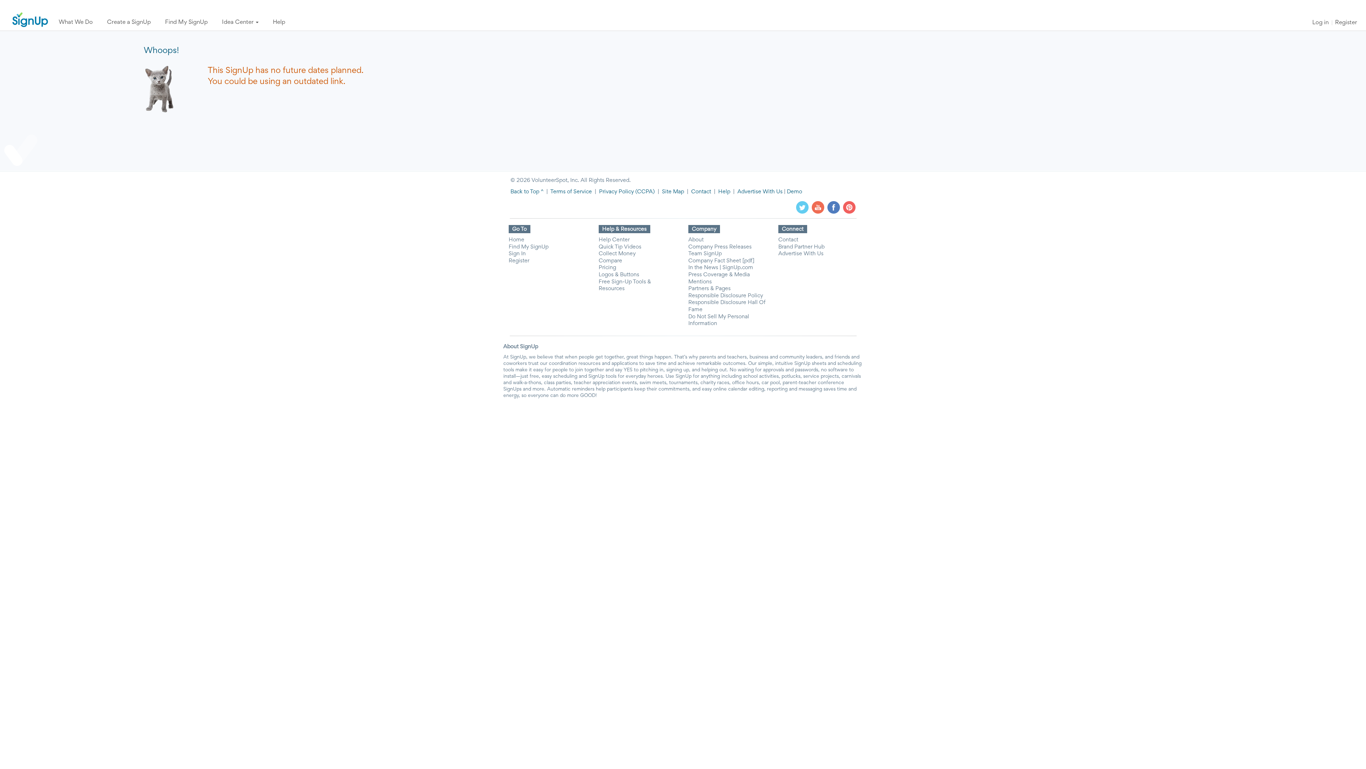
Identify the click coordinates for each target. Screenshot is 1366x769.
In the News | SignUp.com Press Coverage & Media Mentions (720, 274)
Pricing (607, 267)
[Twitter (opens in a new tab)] (802, 207)
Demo (794, 191)
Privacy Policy (616, 191)
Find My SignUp (529, 247)
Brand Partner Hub (801, 247)
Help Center (614, 239)
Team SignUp (705, 253)
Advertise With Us (760, 191)
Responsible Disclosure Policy (725, 295)
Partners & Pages (709, 288)
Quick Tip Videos (620, 247)
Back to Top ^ (527, 191)
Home (516, 239)
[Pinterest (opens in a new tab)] (849, 207)
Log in (1320, 23)
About (696, 239)
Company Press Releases (720, 247)
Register (1346, 23)
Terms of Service (571, 191)
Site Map (673, 191)
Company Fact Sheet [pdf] (721, 260)
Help (724, 191)
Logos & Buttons (619, 274)
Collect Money (617, 253)
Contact (701, 191)
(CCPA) (644, 191)
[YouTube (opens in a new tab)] (818, 207)
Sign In (517, 253)
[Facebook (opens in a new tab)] (833, 207)
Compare (610, 260)
